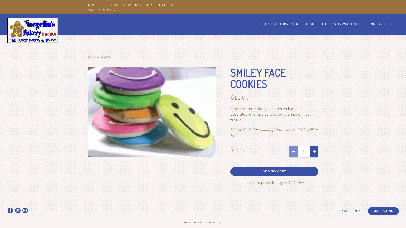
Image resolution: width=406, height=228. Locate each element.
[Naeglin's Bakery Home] (32, 30)
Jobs (343, 211)
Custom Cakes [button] (374, 24)
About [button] (311, 24)
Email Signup (383, 211)
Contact (357, 211)
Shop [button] (394, 24)
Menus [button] (297, 24)
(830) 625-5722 (102, 10)
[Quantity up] (314, 151)
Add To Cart (274, 171)
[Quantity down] (293, 151)
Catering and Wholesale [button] (340, 24)
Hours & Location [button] (273, 24)
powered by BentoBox (203, 222)
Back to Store (99, 56)
